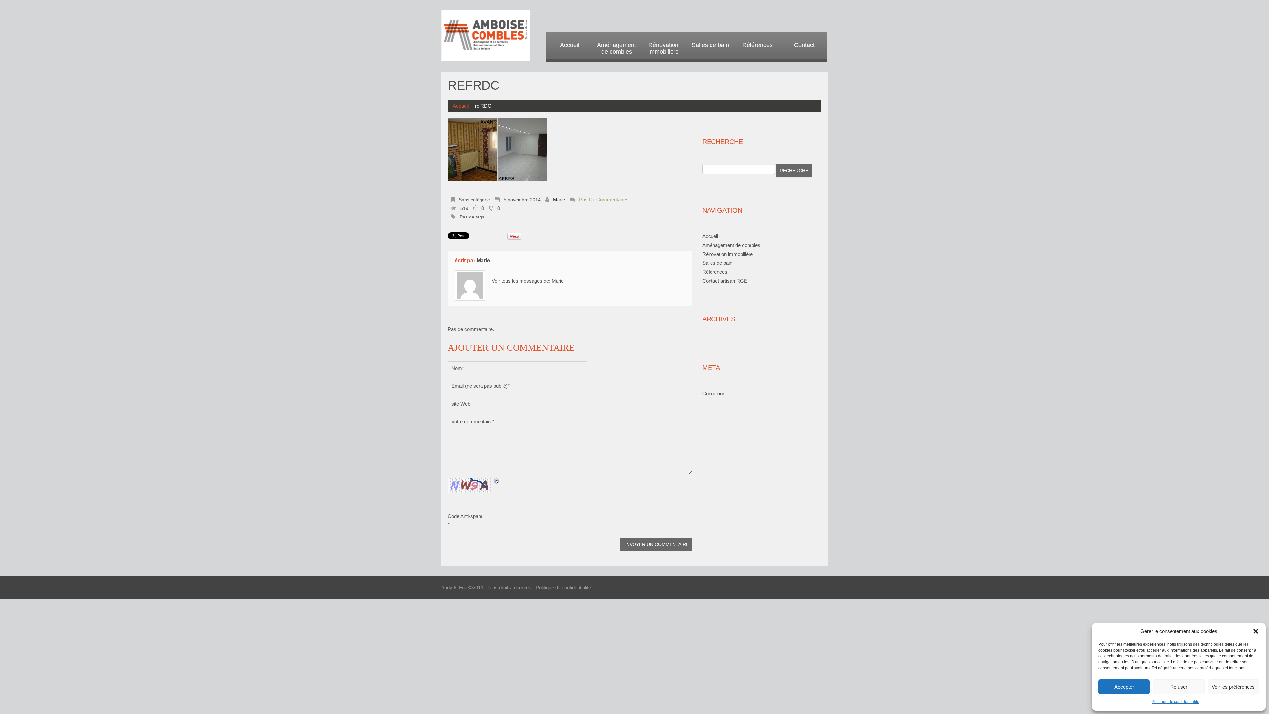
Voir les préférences (1233, 687)
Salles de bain (710, 45)
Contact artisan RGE (724, 281)
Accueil (569, 45)
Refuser (1178, 687)
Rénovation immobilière (663, 48)
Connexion (713, 393)
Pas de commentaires (604, 199)
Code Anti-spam (465, 516)
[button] (1255, 631)
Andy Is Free (455, 587)
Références (757, 45)
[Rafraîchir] (496, 481)
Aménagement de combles (616, 48)
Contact (804, 45)
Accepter (1124, 687)
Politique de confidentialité (1175, 701)
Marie (559, 199)
